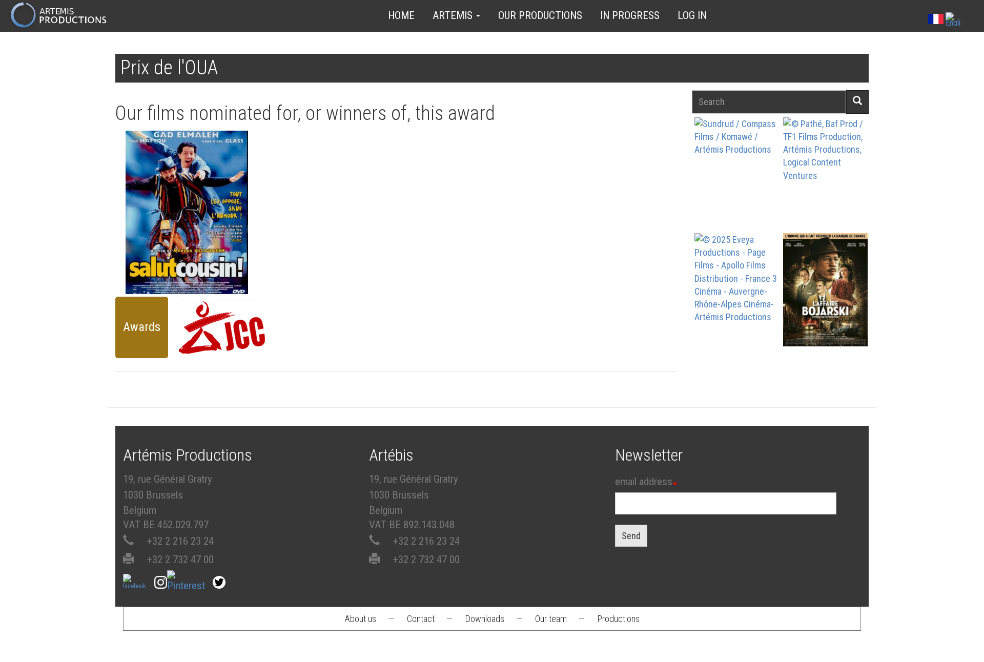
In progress (630, 15)
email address (643, 481)
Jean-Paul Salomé (825, 308)
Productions (619, 618)
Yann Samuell (736, 308)
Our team (551, 618)
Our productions (540, 15)
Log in (692, 15)
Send (631, 535)
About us (360, 618)
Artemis (454, 15)
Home (401, 15)
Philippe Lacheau (825, 192)
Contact (421, 618)
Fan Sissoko (737, 177)
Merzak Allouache (186, 201)
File (192, 170)
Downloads (484, 618)
